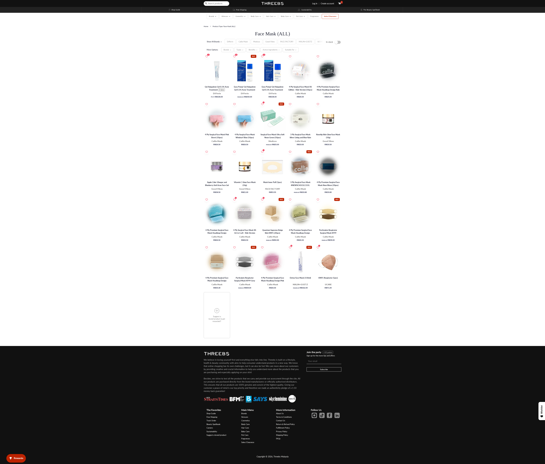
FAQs (278, 438)
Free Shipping (239, 10)
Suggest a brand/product (216, 435)
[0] (339, 3)
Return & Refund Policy (285, 424)
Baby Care (245, 431)
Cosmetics (245, 420)
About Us (280, 413)
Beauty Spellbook (213, 424)
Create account (327, 3)
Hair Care (245, 428)
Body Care (245, 424)
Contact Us (280, 420)
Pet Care (244, 435)
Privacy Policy (281, 431)
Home (206, 26)
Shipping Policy (282, 435)
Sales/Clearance (330, 16)
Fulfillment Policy (283, 428)
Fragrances (314, 16)
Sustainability (306, 10)
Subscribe (324, 369)
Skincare (244, 417)
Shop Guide (174, 10)
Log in (314, 3)
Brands (244, 413)
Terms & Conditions (284, 417)
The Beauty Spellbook (370, 10)
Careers (210, 428)
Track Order (211, 420)
